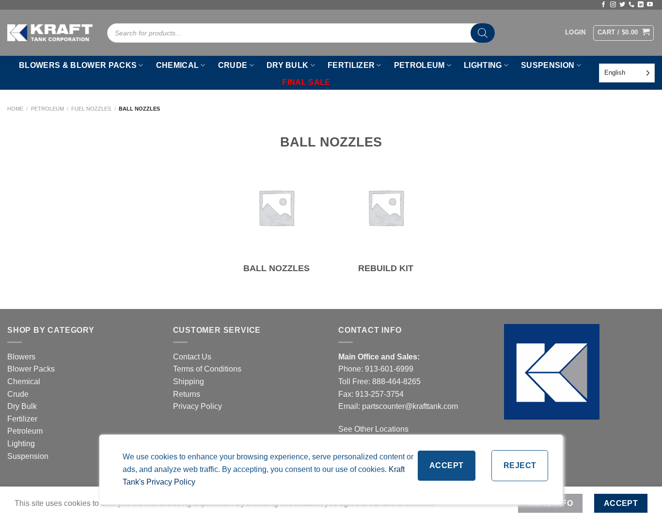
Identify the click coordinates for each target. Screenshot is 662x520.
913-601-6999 (389, 369)
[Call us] (631, 4)
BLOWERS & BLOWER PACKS (78, 65)
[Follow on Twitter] (622, 4)
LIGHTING (483, 65)
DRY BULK (288, 65)
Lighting (21, 443)
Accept (446, 465)
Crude (18, 394)
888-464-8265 (396, 381)
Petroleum (47, 109)
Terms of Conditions (207, 369)
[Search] (483, 33)
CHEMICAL (177, 65)
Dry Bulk (22, 406)
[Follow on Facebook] (603, 4)
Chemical (23, 381)
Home (15, 109)
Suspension (27, 456)
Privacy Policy (197, 406)
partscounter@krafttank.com (410, 406)
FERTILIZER (351, 65)
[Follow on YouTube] (650, 4)
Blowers (22, 357)
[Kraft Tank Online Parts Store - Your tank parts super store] (50, 32)
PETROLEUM (419, 65)
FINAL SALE (306, 82)
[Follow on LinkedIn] (641, 4)
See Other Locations (373, 429)
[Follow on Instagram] (613, 4)
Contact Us (192, 357)
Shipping (188, 381)
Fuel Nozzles (91, 109)
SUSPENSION (547, 65)
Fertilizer (22, 419)
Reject (520, 465)
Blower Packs (31, 369)
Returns (186, 394)
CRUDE (233, 65)
